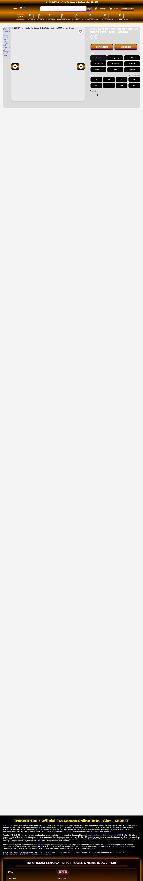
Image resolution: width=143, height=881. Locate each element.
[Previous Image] (15, 66)
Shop (15, 9)
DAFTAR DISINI (102, 47)
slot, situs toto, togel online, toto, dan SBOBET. (102, 835)
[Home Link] (28, 9)
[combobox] (63, 8)
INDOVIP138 (7, 825)
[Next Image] (81, 66)
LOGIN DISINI (126, 47)
